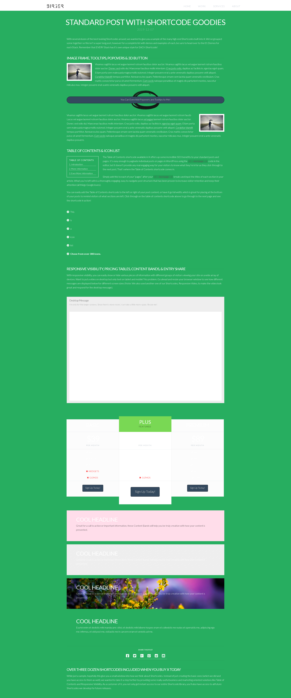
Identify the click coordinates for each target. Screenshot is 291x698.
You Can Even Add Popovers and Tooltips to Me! (145, 99)
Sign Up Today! (92, 487)
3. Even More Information (81, 173)
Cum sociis (148, 80)
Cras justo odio (173, 68)
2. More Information (78, 168)
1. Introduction (76, 164)
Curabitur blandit (103, 76)
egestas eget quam (171, 123)
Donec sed (114, 68)
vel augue (148, 119)
